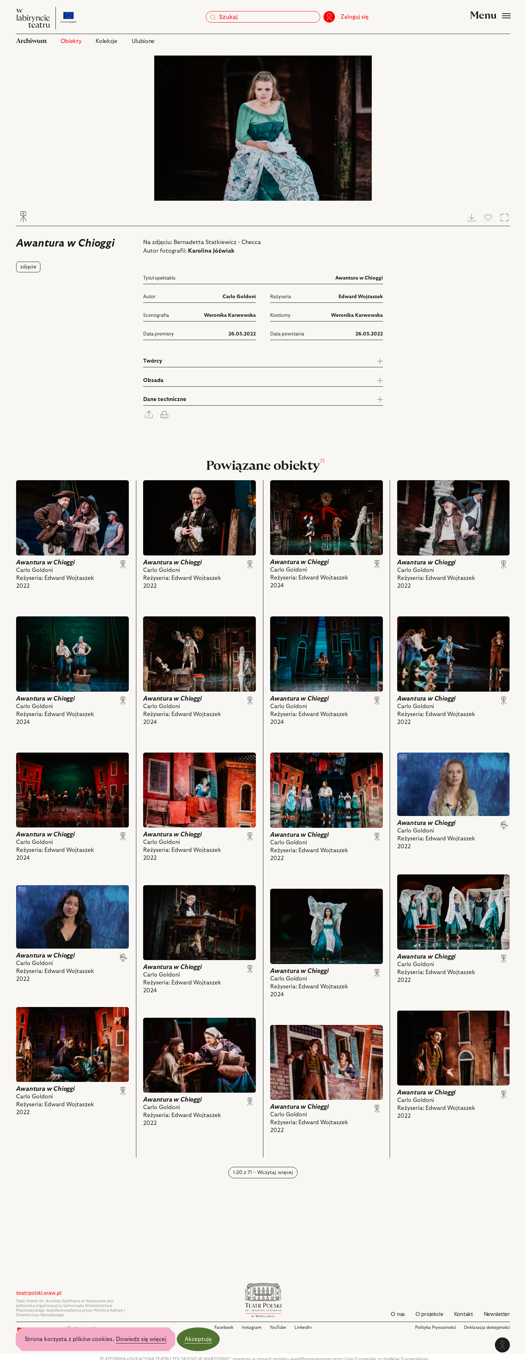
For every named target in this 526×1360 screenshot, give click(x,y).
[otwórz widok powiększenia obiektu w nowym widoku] (263, 128)
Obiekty (70, 41)
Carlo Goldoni (239, 296)
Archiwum (31, 41)
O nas (398, 1314)
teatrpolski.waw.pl (39, 1293)
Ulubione (143, 41)
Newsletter (497, 1314)
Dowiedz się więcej (141, 1339)
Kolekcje (106, 41)
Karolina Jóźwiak (211, 251)
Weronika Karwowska (230, 315)
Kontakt (463, 1314)
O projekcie (429, 1314)
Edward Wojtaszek (361, 296)
